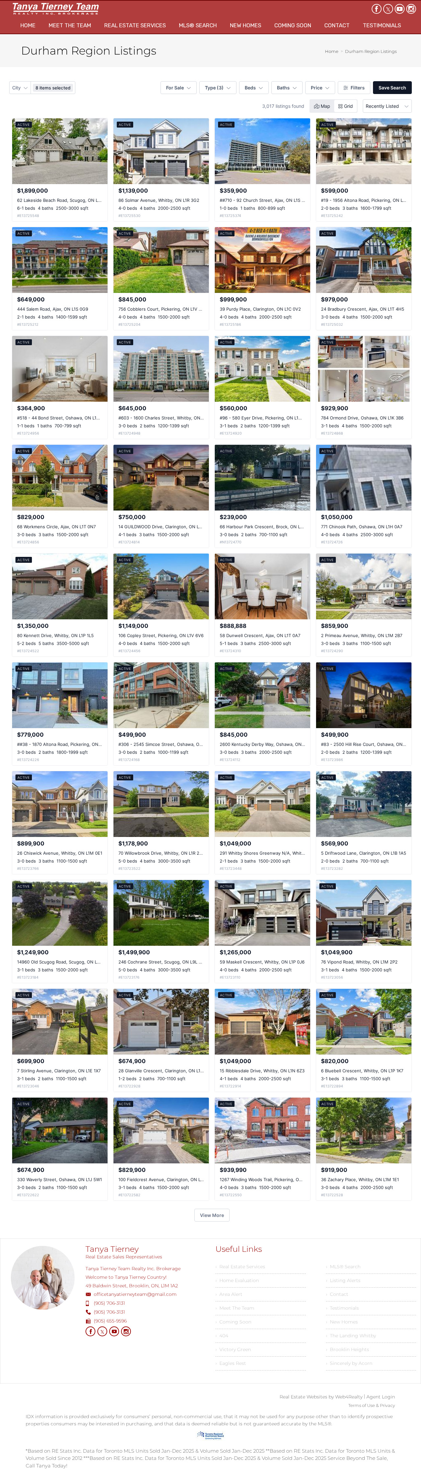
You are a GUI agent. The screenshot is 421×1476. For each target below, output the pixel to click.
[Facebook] (377, 9)
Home (331, 51)
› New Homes (342, 1322)
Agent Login (380, 1397)
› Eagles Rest (230, 1363)
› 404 (221, 1336)
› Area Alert (228, 1294)
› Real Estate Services (240, 1267)
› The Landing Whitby (351, 1336)
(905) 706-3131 (109, 1303)
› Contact (337, 1294)
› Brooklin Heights (347, 1349)
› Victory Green (233, 1349)
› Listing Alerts (343, 1280)
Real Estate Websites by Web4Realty (321, 1397)
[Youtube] (400, 9)
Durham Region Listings (371, 51)
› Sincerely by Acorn (349, 1363)
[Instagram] (411, 9)
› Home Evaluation (237, 1280)
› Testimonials (342, 1308)
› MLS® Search (343, 1267)
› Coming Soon (233, 1322)
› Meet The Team (234, 1308)
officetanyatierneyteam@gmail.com (135, 1294)
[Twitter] (388, 9)
